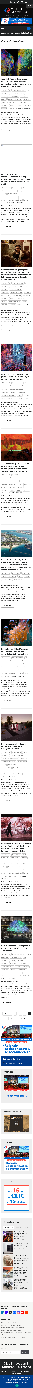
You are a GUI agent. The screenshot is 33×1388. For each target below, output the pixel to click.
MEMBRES (27, 1371)
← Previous (7, 1014)
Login (29, 5)
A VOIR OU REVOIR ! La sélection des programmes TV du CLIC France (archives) (21, 1246)
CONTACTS (19, 1373)
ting (15, 676)
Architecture (16, 573)
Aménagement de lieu (18, 90)
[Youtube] (25, 2)
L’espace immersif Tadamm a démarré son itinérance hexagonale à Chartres (13, 746)
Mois (26, 1227)
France (19, 484)
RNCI (12, 1373)
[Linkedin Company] (11, 2)
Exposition (13, 664)
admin (19, 108)
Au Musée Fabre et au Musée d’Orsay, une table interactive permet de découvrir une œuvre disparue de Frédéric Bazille (21, 1271)
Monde (12, 105)
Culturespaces (14, 481)
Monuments (20, 298)
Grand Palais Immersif (23, 667)
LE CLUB (19, 1371)
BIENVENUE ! (11, 1371)
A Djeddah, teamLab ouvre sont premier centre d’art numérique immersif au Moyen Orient (15, 376)
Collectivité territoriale (16, 389)
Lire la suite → (7, 131)
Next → (23, 1018)
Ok (17, 1385)
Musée (4, 301)
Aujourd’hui (9, 1227)
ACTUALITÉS (6, 90)
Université (12, 304)
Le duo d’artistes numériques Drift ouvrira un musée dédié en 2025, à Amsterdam (16, 948)
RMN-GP (26, 490)
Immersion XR (16, 295)
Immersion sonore (16, 292)
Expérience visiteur (15, 289)
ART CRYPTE (16, 475)
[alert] (16, 1063)
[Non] (31, 1381)
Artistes (25, 188)
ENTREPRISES (12, 194)
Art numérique (16, 188)
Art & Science (16, 854)
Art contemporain (17, 383)
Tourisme (19, 105)
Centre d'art (13, 286)
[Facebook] (18, 2)
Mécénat (20, 673)
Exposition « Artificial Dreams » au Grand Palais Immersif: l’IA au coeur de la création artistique (16, 651)
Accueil (3, 1371)
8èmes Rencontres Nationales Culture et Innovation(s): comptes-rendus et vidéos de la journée (21, 1235)
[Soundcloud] (29, 2)
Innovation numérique (15, 200)
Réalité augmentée (14, 301)
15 (17, 1018)
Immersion (27, 99)
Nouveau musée (7, 579)
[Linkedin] (6, 1312)
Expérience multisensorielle (10, 96)
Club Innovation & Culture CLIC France (16, 1365)
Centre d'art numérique (17, 93)
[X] (14, 2)
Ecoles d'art (24, 758)
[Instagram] (22, 2)
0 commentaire (26, 108)
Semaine (18, 1227)
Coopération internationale (10, 758)
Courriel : (4, 1348)
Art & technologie (17, 283)
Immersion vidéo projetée (9, 102)
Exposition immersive (14, 99)
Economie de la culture (8, 761)
